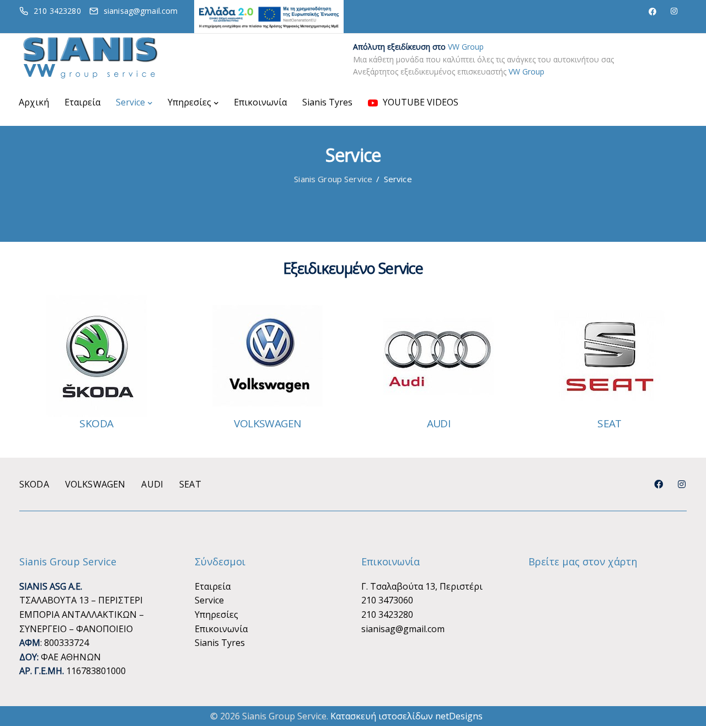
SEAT (609, 423)
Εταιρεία (82, 102)
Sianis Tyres (327, 102)
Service (130, 102)
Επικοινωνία (260, 102)
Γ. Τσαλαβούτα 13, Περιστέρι (422, 586)
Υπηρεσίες (189, 102)
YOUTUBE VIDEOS (419, 102)
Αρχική (34, 102)
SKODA (96, 423)
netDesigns (459, 716)
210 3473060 (387, 600)
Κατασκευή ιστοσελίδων (381, 716)
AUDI (439, 423)
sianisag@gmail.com (403, 629)
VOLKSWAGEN (267, 423)
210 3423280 (387, 614)
